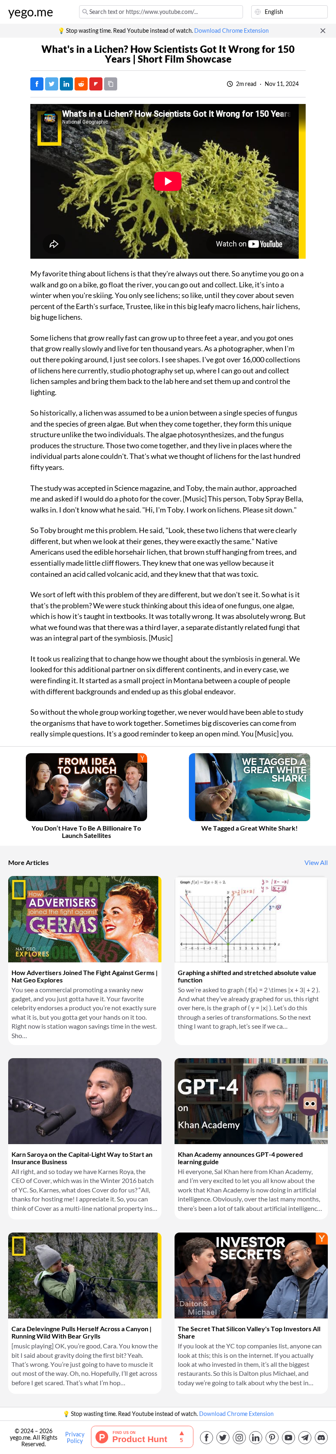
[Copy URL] (110, 83)
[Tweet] (51, 83)
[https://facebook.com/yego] (206, 1437)
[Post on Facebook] (36, 83)
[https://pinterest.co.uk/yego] (272, 1437)
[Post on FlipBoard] (95, 83)
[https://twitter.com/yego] (222, 1437)
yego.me (30, 12)
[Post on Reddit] (81, 83)
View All (316, 862)
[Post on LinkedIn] (66, 83)
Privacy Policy (74, 1437)
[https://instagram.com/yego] (239, 1437)
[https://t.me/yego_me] (304, 1437)
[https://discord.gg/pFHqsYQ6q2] (321, 1437)
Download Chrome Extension (231, 30)
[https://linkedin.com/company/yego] (255, 1437)
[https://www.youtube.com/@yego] (288, 1437)
